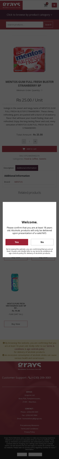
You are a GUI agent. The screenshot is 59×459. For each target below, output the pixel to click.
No (42, 242)
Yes (17, 242)
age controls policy (16, 253)
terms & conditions (43, 251)
